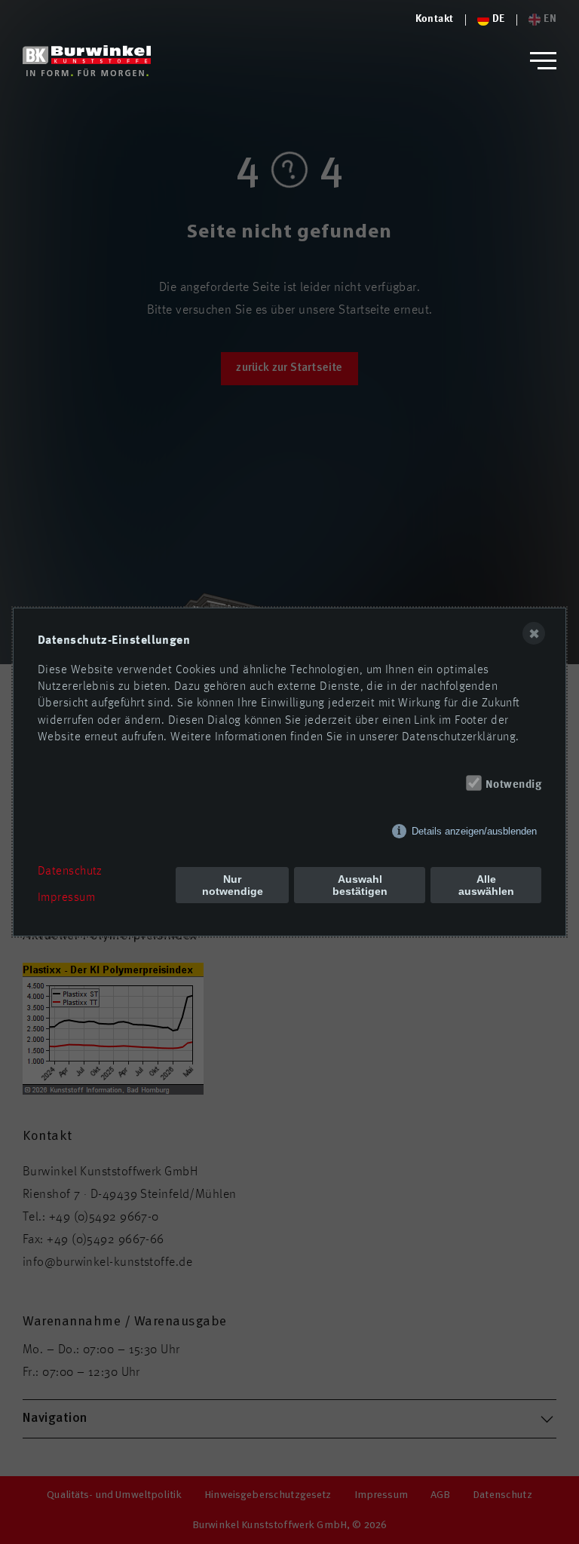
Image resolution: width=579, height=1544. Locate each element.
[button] (543, 60)
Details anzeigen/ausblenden (474, 831)
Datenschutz (70, 871)
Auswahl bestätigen (360, 885)
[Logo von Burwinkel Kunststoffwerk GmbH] (87, 60)
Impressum (66, 898)
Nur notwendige (232, 885)
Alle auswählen (486, 885)
